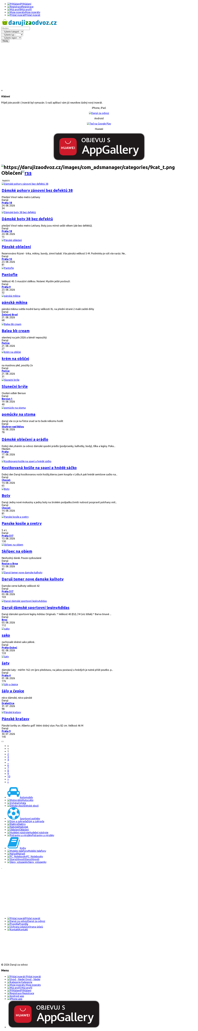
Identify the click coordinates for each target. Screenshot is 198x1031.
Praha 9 (6, 286)
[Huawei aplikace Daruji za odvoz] (12, 959)
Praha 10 (7, 259)
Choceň (6, 480)
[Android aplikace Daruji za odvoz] (12, 939)
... (8, 762)
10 (8, 776)
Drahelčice (8, 703)
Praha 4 (6, 675)
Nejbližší (6, 180)
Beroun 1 (7, 398)
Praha (5, 451)
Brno (4, 619)
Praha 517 (7, 535)
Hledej (5, 41)
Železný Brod (10, 314)
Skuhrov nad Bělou (13, 426)
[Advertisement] (99, 65)
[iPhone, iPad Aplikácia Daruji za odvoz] (11, 949)
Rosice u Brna (10, 563)
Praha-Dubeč (9, 647)
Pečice (6, 343)
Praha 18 (7, 202)
